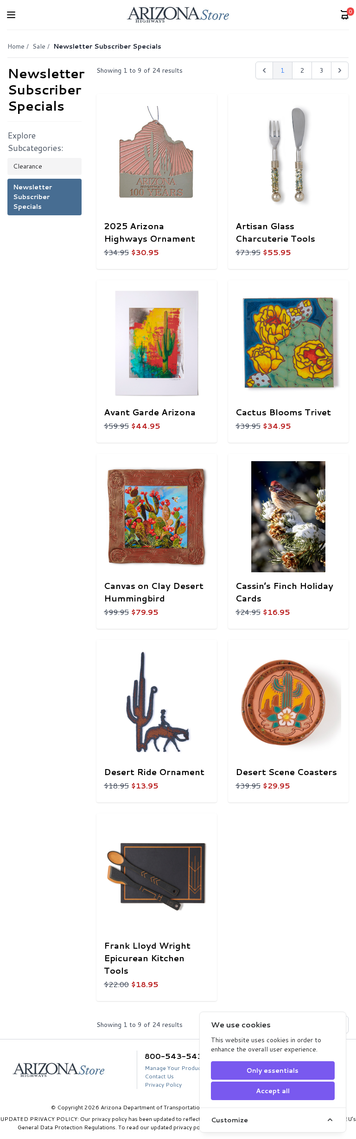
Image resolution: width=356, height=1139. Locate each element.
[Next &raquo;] (340, 70)
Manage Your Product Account (185, 1068)
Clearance (27, 166)
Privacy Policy (163, 1085)
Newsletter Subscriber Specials (32, 196)
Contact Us (159, 1076)
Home (16, 46)
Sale (38, 46)
